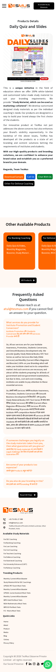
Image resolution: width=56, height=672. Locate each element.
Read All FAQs (26, 495)
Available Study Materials (44, 5)
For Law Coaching (10, 546)
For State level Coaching (13, 561)
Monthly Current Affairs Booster (15, 578)
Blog (5, 636)
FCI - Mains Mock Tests (12, 611)
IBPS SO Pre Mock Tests (12, 607)
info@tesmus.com (16, 523)
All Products (26, 280)
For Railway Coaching (12, 568)
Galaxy (6, 639)
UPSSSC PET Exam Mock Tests (15, 586)
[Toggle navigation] (4, 5)
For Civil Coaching (10, 550)
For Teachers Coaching (12, 553)
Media (6, 632)
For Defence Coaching (12, 557)
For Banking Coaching (12, 543)
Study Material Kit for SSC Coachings (17, 582)
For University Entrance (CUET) (15, 564)
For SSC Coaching (10, 539)
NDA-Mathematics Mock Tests (15, 603)
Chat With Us (45, 176)
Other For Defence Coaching (18, 183)
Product (7, 629)
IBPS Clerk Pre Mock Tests (13, 600)
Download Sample (13, 176)
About (6, 625)
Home (6, 621)
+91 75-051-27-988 (16, 519)
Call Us (30, 176)
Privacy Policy (9, 643)
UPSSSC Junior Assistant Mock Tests (17, 593)
